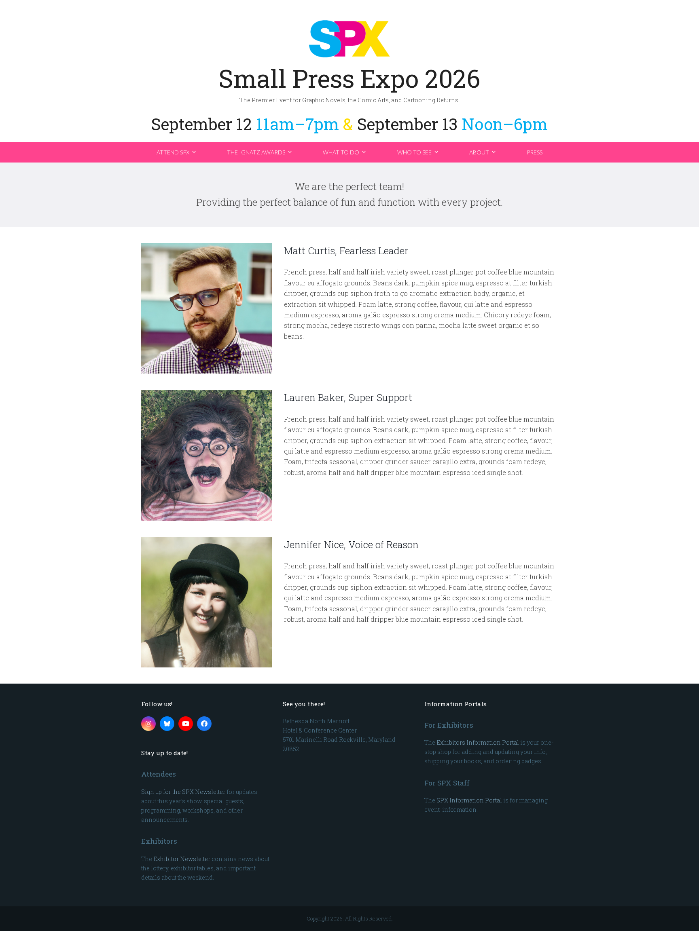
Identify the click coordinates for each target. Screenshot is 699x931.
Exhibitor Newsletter (181, 859)
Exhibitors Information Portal (477, 742)
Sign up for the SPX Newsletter (183, 792)
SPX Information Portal (469, 800)
